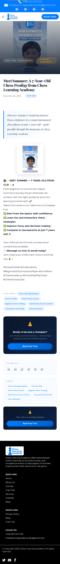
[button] (3, 16)
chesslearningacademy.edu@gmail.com (32, 5)
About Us (10, 482)
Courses (9, 486)
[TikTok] (28, 369)
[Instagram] (25, 9)
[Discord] (34, 9)
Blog (14, 60)
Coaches (10, 498)
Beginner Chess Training (15, 304)
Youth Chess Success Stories (41, 304)
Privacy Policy (12, 514)
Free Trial (10, 490)
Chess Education (35, 309)
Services (10, 494)
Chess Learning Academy (29, 294)
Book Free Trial (30, 346)
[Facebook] (17, 9)
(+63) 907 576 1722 (32, 1)
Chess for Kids (11, 299)
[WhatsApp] (43, 9)
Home (7, 60)
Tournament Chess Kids (14, 309)
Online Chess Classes (30, 299)
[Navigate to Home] (12, 16)
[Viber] (42, 369)
